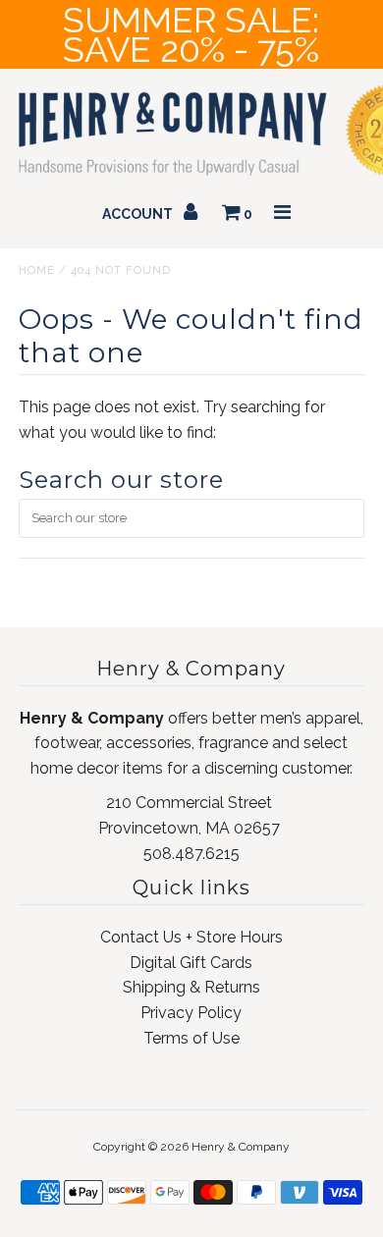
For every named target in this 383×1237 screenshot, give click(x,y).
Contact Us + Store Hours (191, 937)
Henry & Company (241, 1147)
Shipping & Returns (191, 987)
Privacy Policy (191, 1012)
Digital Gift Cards (191, 962)
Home (37, 270)
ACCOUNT (139, 214)
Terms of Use (191, 1038)
